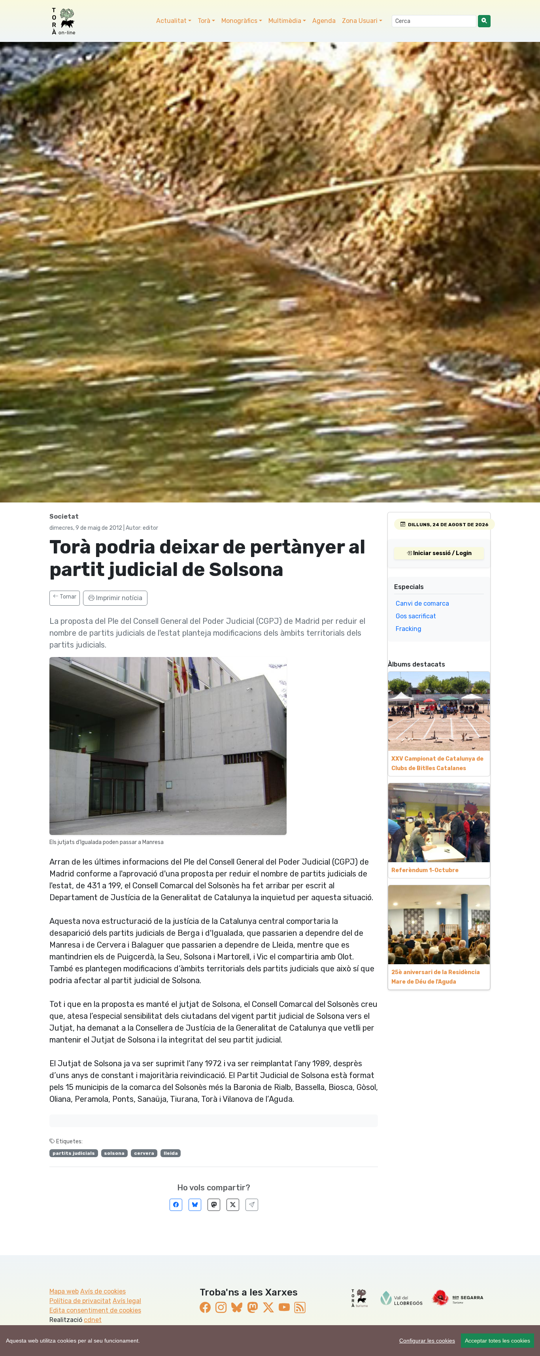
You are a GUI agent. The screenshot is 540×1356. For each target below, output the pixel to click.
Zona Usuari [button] (360, 21)
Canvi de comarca (422, 603)
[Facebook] (176, 1205)
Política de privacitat (80, 1301)
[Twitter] (233, 1205)
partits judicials (74, 1153)
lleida (171, 1153)
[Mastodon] (214, 1205)
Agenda (324, 21)
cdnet (93, 1320)
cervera (144, 1153)
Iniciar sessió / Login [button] (442, 553)
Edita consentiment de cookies (95, 1310)
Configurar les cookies (427, 1340)
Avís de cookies (103, 1291)
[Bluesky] (195, 1205)
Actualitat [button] (171, 21)
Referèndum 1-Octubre (425, 870)
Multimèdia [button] (284, 21)
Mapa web (64, 1291)
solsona (114, 1153)
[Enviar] (251, 1205)
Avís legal (127, 1301)
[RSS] (300, 1307)
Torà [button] (204, 21)
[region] (270, 1340)
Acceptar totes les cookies (497, 1340)
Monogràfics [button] (239, 21)
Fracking (408, 629)
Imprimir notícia (118, 598)
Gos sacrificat (416, 616)
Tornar (67, 596)
